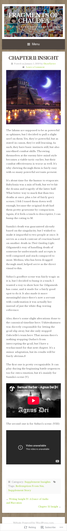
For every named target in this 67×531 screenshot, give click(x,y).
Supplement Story (19, 490)
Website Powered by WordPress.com (33, 523)
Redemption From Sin (30, 486)
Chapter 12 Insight (48, 506)
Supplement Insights (38, 482)
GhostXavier (49, 63)
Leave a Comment (35, 67)
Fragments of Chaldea (33, 18)
